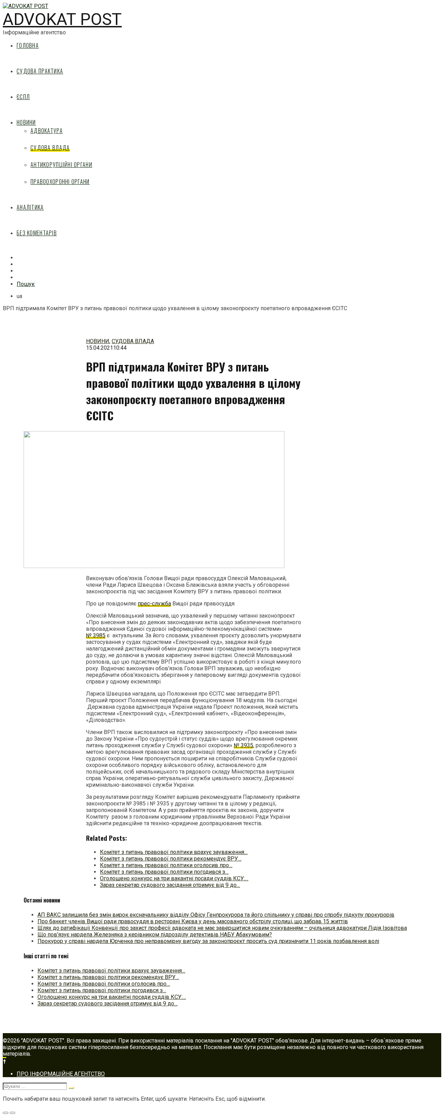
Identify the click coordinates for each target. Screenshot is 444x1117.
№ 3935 (243, 745)
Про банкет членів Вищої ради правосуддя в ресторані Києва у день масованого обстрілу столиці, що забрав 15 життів (192, 921)
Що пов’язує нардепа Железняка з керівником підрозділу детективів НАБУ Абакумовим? (154, 934)
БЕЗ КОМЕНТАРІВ (37, 233)
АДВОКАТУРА (47, 130)
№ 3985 (95, 635)
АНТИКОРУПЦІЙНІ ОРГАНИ (61, 164)
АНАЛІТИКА (30, 207)
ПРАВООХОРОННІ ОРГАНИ (60, 181)
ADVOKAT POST (62, 19)
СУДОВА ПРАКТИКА (40, 71)
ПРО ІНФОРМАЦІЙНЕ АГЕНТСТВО (61, 1074)
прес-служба (154, 603)
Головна (28, 45)
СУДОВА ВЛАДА (50, 147)
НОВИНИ (26, 122)
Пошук (26, 284)
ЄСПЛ (23, 97)
